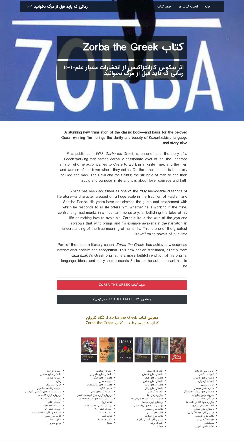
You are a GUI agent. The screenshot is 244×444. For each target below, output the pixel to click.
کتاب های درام (155, 413)
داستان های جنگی (102, 378)
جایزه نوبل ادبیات (204, 371)
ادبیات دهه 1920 (52, 409)
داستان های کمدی (204, 409)
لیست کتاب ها (188, 6)
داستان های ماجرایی (101, 374)
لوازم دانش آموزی (204, 426)
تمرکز (109, 423)
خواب (160, 426)
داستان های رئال (154, 388)
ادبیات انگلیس (206, 374)
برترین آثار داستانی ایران (149, 420)
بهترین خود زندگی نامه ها (200, 402)
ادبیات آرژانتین (155, 392)
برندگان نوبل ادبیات (152, 402)
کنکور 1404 (55, 420)
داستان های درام (154, 378)
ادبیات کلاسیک (155, 371)
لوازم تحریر (55, 423)
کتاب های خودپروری (203, 406)
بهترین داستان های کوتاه (98, 406)
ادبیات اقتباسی (104, 371)
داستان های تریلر (154, 385)
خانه (207, 6)
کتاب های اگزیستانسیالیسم (46, 413)
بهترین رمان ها (155, 395)
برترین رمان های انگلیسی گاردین (43, 392)
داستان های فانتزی (203, 378)
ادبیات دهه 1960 (52, 406)
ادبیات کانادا (105, 413)
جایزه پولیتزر (207, 385)
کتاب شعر (107, 416)
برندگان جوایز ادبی (203, 399)
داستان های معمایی (50, 374)
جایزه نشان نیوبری (204, 388)
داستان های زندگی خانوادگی (198, 392)
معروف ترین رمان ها (203, 395)
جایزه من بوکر (53, 385)
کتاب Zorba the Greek (133, 47)
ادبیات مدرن (105, 381)
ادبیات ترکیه (156, 423)
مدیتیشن (209, 423)
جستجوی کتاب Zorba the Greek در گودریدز (122, 299)
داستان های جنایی (153, 381)
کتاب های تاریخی (204, 416)
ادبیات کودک (54, 378)
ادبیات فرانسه (53, 371)
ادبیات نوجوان (206, 381)
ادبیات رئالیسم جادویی (48, 388)
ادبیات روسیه (105, 420)
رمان (58, 381)
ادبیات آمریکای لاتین (101, 392)
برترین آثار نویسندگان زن (200, 413)
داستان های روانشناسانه (99, 385)
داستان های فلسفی (152, 374)
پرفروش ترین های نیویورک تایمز (95, 395)
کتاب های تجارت (154, 416)
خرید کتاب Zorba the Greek (122, 284)
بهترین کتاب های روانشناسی (148, 406)
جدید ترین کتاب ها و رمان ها (147, 399)
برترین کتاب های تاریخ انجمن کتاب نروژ (95, 400)
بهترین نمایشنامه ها (50, 399)
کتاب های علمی (52, 416)
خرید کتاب (164, 6)
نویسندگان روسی (205, 420)
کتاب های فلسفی (154, 409)
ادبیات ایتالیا (54, 402)
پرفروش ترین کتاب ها (49, 395)
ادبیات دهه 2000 (103, 409)
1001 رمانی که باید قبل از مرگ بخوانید (57, 7)
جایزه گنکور (106, 388)
